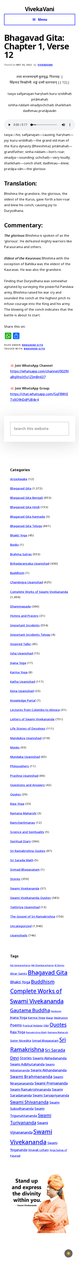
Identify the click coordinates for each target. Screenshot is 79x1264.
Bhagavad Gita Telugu (26, 526)
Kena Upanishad (22, 691)
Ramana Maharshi (23, 813)
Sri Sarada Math (21, 860)
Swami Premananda (51, 1083)
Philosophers (19, 766)
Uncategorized (21, 926)
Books (14, 544)
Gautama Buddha (30, 1010)
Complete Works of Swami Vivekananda (39, 592)
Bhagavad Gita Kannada (27, 516)
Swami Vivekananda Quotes (30, 898)
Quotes (15, 794)
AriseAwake (18, 479)
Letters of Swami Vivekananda (32, 719)
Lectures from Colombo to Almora (35, 710)
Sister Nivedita (20, 1040)
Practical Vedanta (33, 1025)
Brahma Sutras (21, 554)
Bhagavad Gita (32, 344)
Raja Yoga (17, 804)
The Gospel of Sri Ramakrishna (32, 916)
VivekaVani (39, 9)
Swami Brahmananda (31, 1076)
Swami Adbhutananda (27, 1064)
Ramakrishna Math (36, 1032)
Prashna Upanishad (24, 776)
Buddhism (17, 573)
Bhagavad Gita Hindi (25, 507)
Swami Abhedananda (50, 1058)
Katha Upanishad (22, 681)
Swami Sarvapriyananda (51, 1095)
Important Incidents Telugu (30, 635)
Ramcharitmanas (22, 822)
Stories (15, 879)
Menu (42, 19)
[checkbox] (68, 1253)
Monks (15, 747)
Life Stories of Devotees (27, 728)
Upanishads (18, 935)
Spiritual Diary (20, 841)
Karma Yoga (19, 672)
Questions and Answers (27, 785)
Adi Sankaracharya (20, 965)
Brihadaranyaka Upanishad (29, 563)
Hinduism (56, 1011)
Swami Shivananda (29, 1102)
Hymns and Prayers (24, 616)
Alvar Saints (18, 973)
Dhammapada (20, 606)
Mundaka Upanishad (25, 757)
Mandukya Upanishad (26, 738)
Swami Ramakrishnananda (30, 1089)
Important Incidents (25, 625)
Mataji (49, 1018)
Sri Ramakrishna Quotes (27, 851)
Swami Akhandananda (49, 1070)
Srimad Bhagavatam (25, 869)
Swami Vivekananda (24, 888)
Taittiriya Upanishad (25, 907)
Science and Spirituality (27, 832)
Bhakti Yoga (18, 535)
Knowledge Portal (23, 700)
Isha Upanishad (21, 653)
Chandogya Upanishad (26, 582)
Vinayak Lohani (38, 1150)
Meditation (61, 1018)
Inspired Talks (20, 644)
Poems (16, 1025)
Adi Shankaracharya (42, 965)
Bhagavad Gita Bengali (26, 498)
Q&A (46, 1025)
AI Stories (59, 965)
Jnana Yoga (18, 663)
